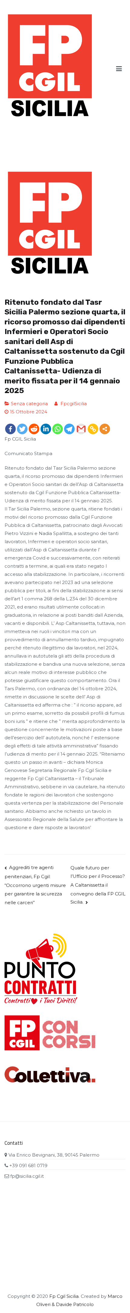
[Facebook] (10, 429)
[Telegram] (69, 429)
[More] (104, 429)
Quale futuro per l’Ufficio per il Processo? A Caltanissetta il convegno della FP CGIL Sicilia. (97, 885)
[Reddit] (34, 429)
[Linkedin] (46, 429)
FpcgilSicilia (73, 403)
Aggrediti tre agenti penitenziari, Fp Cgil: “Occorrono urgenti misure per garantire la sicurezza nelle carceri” (35, 885)
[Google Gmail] (81, 429)
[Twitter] (22, 429)
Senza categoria (29, 403)
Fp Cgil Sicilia (64, 1296)
